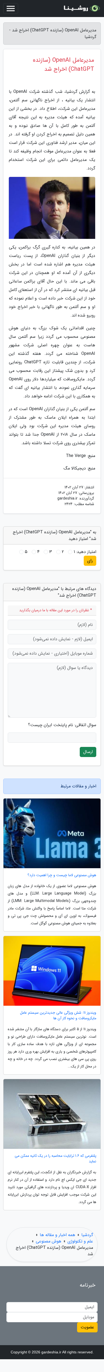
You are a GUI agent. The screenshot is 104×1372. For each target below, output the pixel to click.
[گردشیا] (81, 8)
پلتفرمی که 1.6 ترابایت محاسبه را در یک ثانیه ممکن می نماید (55, 1158)
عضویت (87, 1327)
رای (90, 560)
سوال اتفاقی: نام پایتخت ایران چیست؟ (62, 725)
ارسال (88, 752)
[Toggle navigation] (10, 8)
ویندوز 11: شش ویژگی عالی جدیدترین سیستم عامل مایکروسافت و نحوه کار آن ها (58, 1015)
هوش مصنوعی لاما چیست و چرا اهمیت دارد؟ (61, 875)
